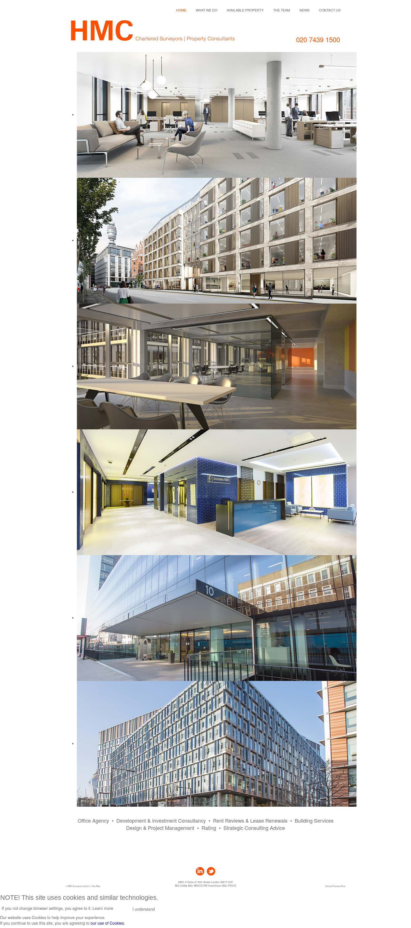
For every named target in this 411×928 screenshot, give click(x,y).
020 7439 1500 (318, 39)
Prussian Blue (338, 886)
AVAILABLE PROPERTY (245, 10)
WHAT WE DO (206, 10)
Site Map (96, 886)
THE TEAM (281, 10)
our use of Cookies (107, 923)
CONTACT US (330, 10)
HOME (181, 10)
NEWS (304, 10)
